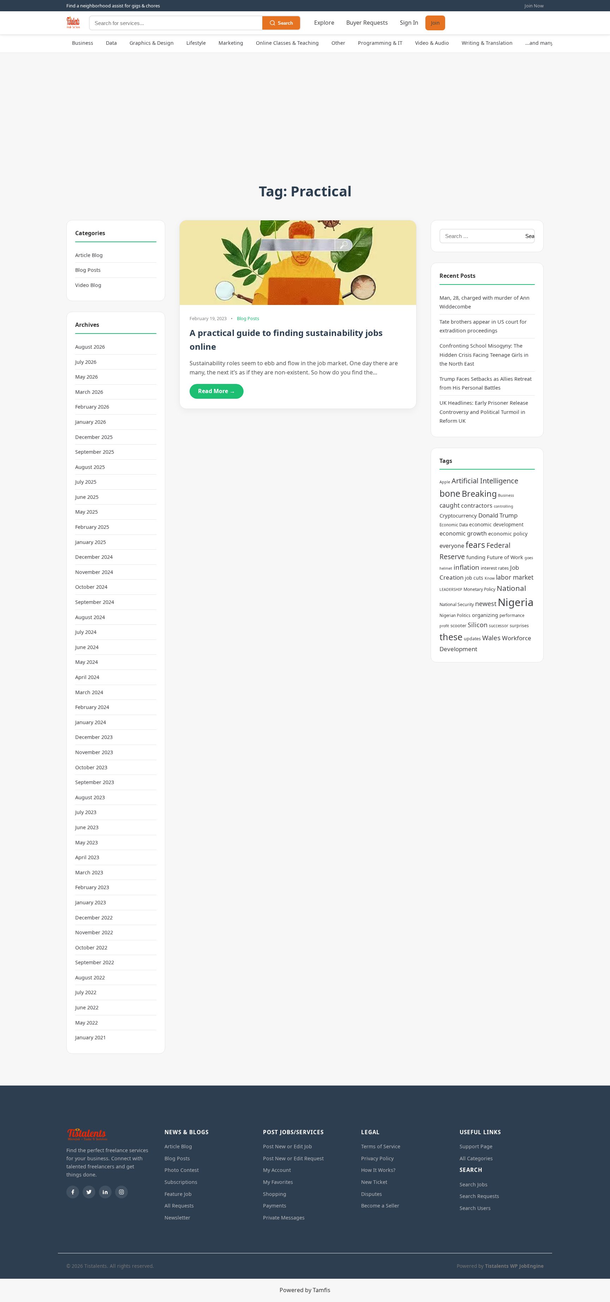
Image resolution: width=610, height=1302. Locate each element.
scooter (458, 625)
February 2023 (92, 887)
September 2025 (94, 451)
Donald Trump (498, 515)
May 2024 (86, 662)
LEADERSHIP (450, 589)
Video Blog (88, 285)
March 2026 (89, 392)
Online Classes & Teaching (287, 42)
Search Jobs (474, 1184)
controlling (503, 506)
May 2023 (86, 842)
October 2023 (91, 767)
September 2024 (94, 602)
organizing (485, 615)
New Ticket (374, 1182)
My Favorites (278, 1182)
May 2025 (86, 511)
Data (111, 42)
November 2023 (94, 752)
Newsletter (177, 1217)
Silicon (478, 625)
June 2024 (86, 647)
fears (475, 544)
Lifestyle (196, 42)
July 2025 (85, 481)
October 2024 (91, 586)
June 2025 (86, 497)
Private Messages (284, 1217)
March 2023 (89, 872)
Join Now (534, 5)
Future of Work (505, 557)
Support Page (476, 1146)
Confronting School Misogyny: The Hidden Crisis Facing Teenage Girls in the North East (483, 354)
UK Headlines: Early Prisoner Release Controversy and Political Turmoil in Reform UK (483, 411)
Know (490, 578)
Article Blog (89, 255)
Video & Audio (432, 42)
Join (435, 23)
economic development (496, 524)
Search (285, 23)
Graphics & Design (152, 42)
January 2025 (90, 542)
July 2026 (85, 362)
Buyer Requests (367, 23)
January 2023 (90, 902)
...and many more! (547, 42)
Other (338, 42)
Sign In (409, 23)
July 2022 (85, 992)
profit (444, 625)
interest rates (495, 568)
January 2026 (90, 421)
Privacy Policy (377, 1158)
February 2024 (92, 707)
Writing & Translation (487, 42)
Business (82, 42)
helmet (445, 568)
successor (498, 625)
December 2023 (94, 737)
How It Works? (378, 1170)
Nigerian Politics (455, 615)
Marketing (231, 42)
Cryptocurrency (458, 515)
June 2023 (86, 827)
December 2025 (94, 437)
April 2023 (87, 857)
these (450, 637)
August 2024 (90, 617)
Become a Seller (380, 1205)
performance (512, 615)
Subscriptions (181, 1182)
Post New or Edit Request (293, 1158)
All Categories (476, 1158)
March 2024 (89, 692)
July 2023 (85, 812)
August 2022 (90, 977)
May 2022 (86, 1022)
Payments (274, 1205)
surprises (519, 626)
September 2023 (94, 782)
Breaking (479, 493)
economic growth (463, 533)
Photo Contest (182, 1170)
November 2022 (94, 932)
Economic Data (453, 524)
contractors (476, 505)
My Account (277, 1170)
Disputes (371, 1194)
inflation (466, 567)
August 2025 (90, 467)
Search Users (475, 1208)
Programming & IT (380, 42)
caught (449, 505)
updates (472, 639)
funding (475, 557)
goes (529, 557)
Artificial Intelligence (484, 480)
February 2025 (92, 527)
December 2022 (94, 917)
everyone (451, 546)
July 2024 (85, 632)
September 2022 (94, 962)
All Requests (179, 1205)
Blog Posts (88, 270)
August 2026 (90, 346)
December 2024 (94, 557)
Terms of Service (380, 1146)
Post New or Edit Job (287, 1146)
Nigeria (515, 602)
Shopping (274, 1194)
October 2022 (91, 947)
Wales (491, 637)
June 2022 (86, 1007)
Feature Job (178, 1194)
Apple (444, 481)
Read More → (216, 391)
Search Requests (479, 1196)
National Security (456, 604)
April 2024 (87, 677)
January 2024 (90, 722)
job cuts (474, 577)
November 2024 (94, 572)
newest (485, 603)
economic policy (507, 533)
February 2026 (92, 406)
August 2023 (90, 797)
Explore (324, 23)
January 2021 (90, 1037)
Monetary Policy (479, 589)
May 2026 (86, 376)
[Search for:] (480, 236)
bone (449, 493)
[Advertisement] (305, 127)
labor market (514, 577)
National (511, 588)
